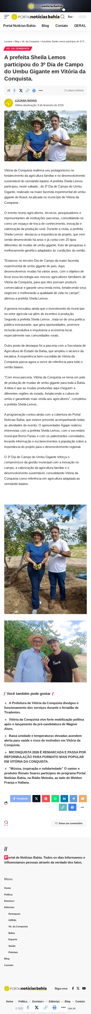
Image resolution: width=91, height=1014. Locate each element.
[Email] (83, 798)
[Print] (34, 90)
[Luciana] (35, 17)
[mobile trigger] (7, 17)
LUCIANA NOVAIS (26, 100)
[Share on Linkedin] (64, 798)
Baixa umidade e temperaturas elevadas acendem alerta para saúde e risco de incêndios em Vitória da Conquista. (43, 740)
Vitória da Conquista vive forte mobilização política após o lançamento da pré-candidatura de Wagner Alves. (44, 724)
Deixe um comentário (71, 823)
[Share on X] (21, 90)
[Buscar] (62, 16)
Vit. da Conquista (17, 48)
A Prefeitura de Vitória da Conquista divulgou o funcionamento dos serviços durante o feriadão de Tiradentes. (41, 707)
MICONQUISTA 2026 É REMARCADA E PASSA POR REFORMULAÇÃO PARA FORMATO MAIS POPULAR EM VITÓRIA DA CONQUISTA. (45, 756)
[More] (41, 90)
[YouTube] (84, 988)
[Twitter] (78, 988)
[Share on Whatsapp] (55, 798)
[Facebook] (73, 988)
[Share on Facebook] (14, 90)
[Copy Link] (27, 90)
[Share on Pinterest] (46, 798)
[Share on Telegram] (73, 798)
